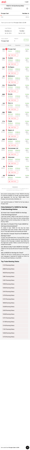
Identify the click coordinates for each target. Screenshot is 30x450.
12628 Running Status (8, 306)
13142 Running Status (8, 325)
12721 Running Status (8, 318)
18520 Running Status (8, 272)
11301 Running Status (8, 329)
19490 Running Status (8, 284)
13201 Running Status (8, 280)
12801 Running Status (8, 276)
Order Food (13, 55)
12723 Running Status (8, 336)
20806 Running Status (8, 269)
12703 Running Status (8, 295)
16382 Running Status (8, 333)
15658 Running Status (8, 314)
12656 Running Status (8, 287)
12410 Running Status (8, 291)
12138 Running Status (8, 321)
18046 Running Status (8, 303)
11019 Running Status (8, 265)
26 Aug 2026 (7, 8)
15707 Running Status (8, 299)
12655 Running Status (8, 310)
